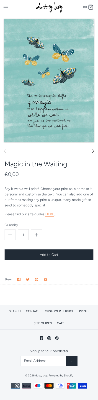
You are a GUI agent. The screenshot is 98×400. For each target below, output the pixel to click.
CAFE (60, 323)
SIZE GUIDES (43, 323)
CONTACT (33, 311)
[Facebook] (41, 338)
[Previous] (5, 151)
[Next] (93, 151)
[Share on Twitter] (27, 279)
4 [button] (58, 151)
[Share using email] (45, 279)
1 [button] (30, 151)
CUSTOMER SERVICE (59, 311)
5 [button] (67, 151)
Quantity (11, 225)
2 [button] (39, 151)
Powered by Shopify (61, 375)
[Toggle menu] (5, 7)
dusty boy (41, 375)
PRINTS (84, 311)
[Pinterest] (57, 338)
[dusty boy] (49, 7)
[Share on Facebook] (19, 279)
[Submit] (71, 361)
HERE (49, 214)
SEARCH (15, 311)
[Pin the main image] (36, 279)
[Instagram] (49, 338)
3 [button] (49, 151)
